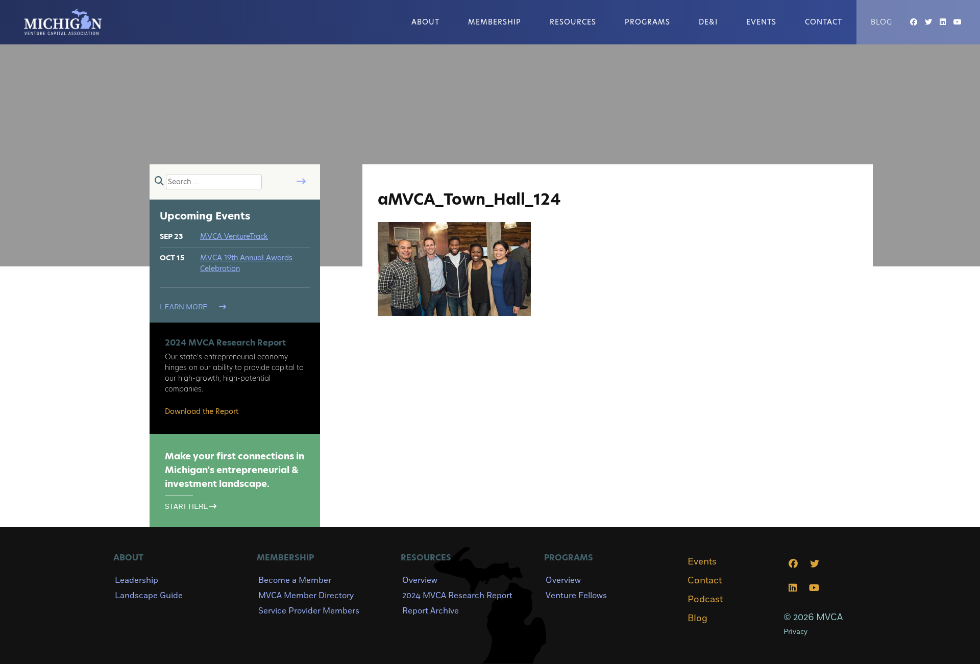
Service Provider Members (308, 611)
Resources (573, 22)
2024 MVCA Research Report (457, 595)
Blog (881, 22)
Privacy (795, 631)
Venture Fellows (576, 595)
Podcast (705, 600)
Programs (647, 22)
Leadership (136, 580)
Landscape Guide (149, 595)
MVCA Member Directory (306, 595)
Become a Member (294, 580)
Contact (823, 22)
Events (761, 22)
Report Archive (430, 611)
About (425, 22)
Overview (419, 580)
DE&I (708, 22)
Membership (494, 22)
